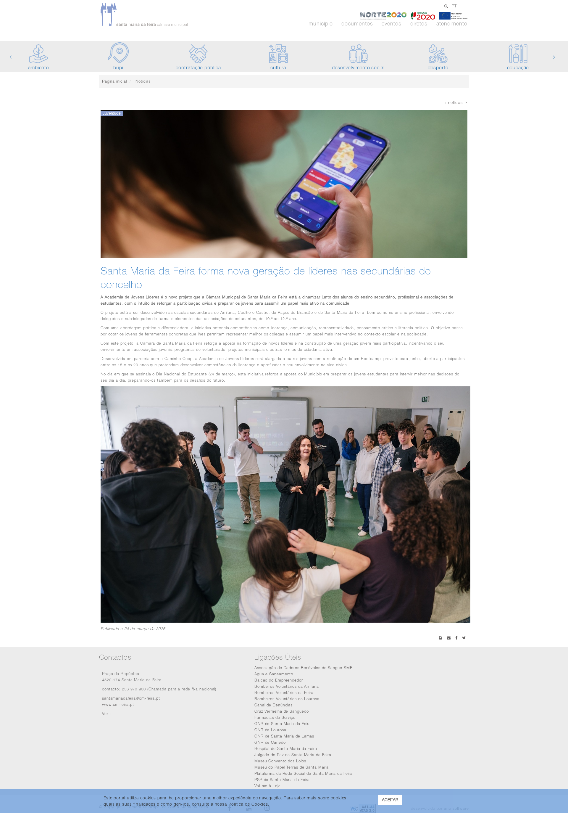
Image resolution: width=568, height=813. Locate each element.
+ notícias (455, 102)
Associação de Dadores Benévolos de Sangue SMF (303, 667)
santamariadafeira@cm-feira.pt (131, 698)
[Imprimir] (441, 637)
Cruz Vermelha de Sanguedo (281, 711)
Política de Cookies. (249, 803)
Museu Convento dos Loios (280, 761)
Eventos (391, 24)
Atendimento (451, 24)
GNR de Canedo (270, 742)
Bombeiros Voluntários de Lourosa (287, 698)
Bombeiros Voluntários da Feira (284, 692)
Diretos (418, 24)
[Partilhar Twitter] (464, 637)
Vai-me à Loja (267, 785)
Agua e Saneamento (273, 673)
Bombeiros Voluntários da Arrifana (286, 686)
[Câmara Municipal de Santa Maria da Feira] (161, 15)
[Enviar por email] (449, 637)
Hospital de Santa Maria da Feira (285, 748)
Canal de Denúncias (273, 705)
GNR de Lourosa (270, 729)
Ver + (107, 713)
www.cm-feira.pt (118, 704)
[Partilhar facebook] (456, 637)
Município (321, 24)
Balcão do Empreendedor (278, 680)
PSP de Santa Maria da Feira (282, 779)
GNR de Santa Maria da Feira (282, 723)
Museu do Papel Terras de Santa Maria (291, 767)
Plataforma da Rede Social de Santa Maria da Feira (303, 773)
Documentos (357, 24)
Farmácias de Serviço (275, 717)
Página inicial (114, 81)
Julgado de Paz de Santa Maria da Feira (292, 754)
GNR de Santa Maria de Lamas (284, 736)
